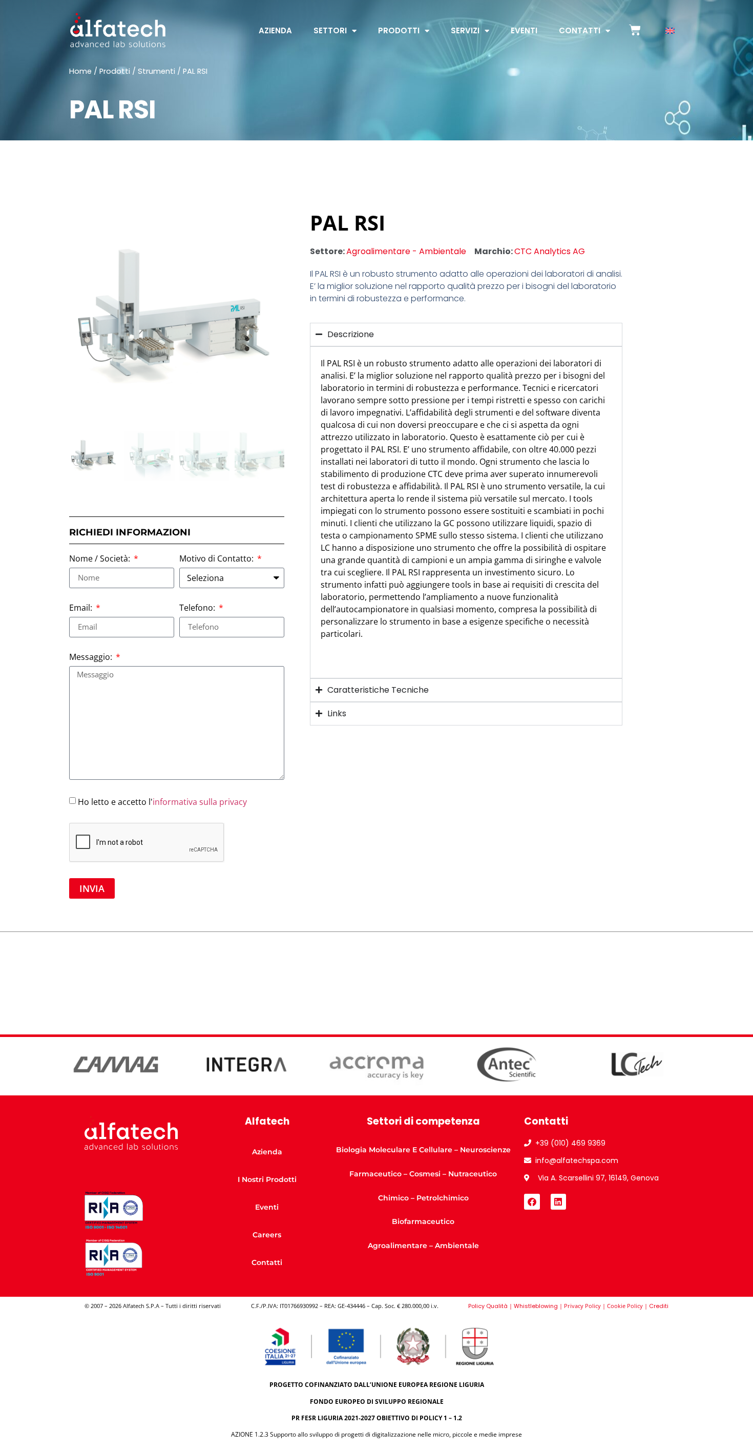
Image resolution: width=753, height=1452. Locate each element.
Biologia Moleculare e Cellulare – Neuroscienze (423, 1149)
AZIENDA (275, 30)
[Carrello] (635, 30)
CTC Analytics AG (549, 251)
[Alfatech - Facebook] (532, 1202)
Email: (81, 608)
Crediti (658, 1306)
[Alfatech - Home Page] (117, 30)
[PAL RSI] (176, 318)
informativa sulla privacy (200, 801)
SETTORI (330, 30)
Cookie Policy (625, 1306)
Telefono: (198, 608)
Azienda (267, 1151)
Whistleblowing (536, 1306)
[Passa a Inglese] (670, 31)
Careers (267, 1234)
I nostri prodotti (267, 1179)
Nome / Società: (100, 559)
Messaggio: (91, 657)
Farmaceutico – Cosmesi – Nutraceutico (423, 1173)
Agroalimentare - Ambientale (406, 251)
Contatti (579, 30)
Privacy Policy (582, 1306)
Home (80, 71)
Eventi (524, 30)
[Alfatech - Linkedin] (559, 1202)
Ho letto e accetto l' (162, 801)
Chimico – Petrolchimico (423, 1197)
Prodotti (399, 30)
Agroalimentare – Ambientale (423, 1245)
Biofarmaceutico (423, 1221)
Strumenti (156, 71)
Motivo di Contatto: (217, 559)
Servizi (465, 30)
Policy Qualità (488, 1306)
